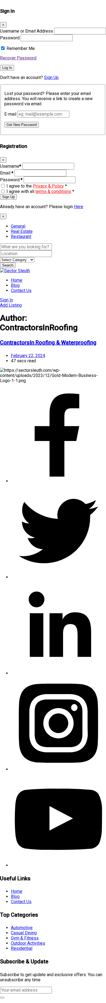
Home (16, 280)
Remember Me (21, 48)
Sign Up (51, 77)
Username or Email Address (26, 31)
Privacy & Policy (48, 186)
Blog (15, 285)
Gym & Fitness (25, 938)
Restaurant (21, 236)
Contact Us (21, 290)
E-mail (10, 114)
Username (10, 166)
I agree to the (37, 186)
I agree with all (40, 191)
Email (6, 173)
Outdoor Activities (28, 943)
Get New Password (22, 125)
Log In (7, 68)
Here (78, 206)
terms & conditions (53, 191)
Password (10, 37)
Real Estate (22, 231)
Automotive (22, 927)
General (18, 226)
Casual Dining (24, 932)
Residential (21, 948)
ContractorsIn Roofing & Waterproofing (48, 342)
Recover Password (18, 58)
